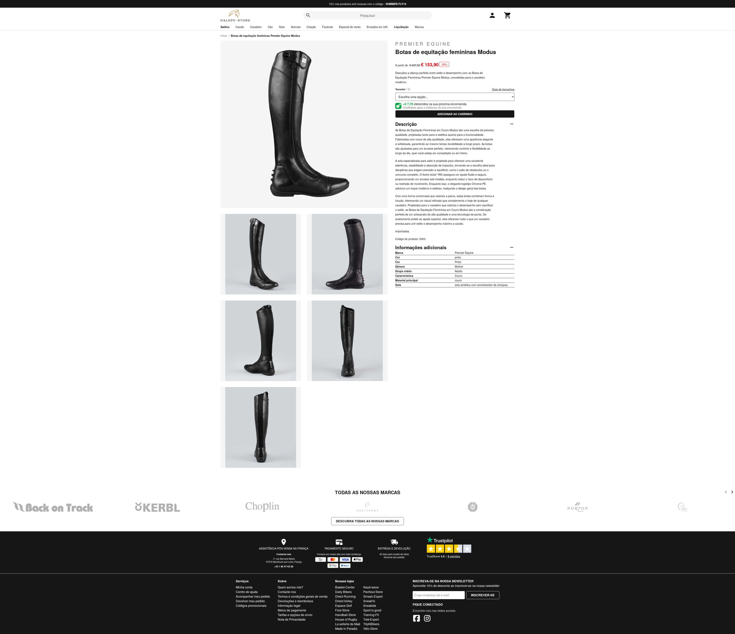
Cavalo (240, 27)
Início (223, 36)
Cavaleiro (256, 27)
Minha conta (244, 587)
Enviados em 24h (377, 27)
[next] (732, 492)
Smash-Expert (373, 596)
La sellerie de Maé (347, 624)
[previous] (726, 492)
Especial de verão (350, 27)
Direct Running (345, 596)
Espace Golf (343, 605)
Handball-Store (345, 615)
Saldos (224, 27)
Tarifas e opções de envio (295, 615)
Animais (296, 27)
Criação (311, 27)
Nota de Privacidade (291, 619)
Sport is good (372, 610)
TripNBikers (371, 624)
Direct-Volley (343, 601)
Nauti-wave (371, 587)
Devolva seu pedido (394, 557)
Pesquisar (367, 15)
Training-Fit (371, 615)
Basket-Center (345, 587)
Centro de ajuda (247, 592)
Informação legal (289, 605)
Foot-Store (342, 610)
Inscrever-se (483, 595)
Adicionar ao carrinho (454, 114)
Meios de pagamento (292, 610)
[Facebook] (416, 618)
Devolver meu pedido (250, 601)
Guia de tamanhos (503, 89)
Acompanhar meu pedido (253, 596)
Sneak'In (369, 601)
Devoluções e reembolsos (295, 601)
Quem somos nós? (290, 587)
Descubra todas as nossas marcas (367, 521)
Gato (282, 27)
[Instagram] (427, 618)
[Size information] (409, 89)
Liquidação (401, 27)
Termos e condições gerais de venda (302, 596)
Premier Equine (423, 44)
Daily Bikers (343, 592)
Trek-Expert (371, 619)
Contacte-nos (283, 554)
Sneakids (369, 605)
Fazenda (327, 27)
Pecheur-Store (373, 592)
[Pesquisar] (308, 15)
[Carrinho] (507, 15)
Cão (270, 27)
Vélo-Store (370, 628)
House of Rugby (346, 619)
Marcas (419, 27)
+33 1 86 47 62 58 (283, 566)
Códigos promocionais (251, 605)
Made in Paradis (346, 628)
